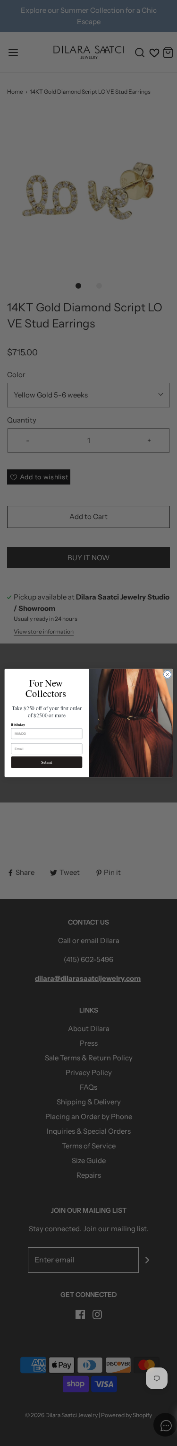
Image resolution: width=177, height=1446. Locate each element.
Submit (46, 762)
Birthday (18, 725)
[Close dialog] (167, 674)
